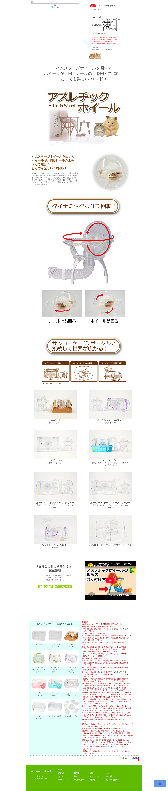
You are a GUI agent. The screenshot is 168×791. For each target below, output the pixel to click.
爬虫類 (92, 780)
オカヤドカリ (95, 776)
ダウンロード (63, 780)
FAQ (107, 773)
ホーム (60, 769)
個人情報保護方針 (112, 780)
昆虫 (91, 773)
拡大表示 (57, 7)
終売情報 (61, 776)
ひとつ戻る (122, 758)
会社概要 (61, 773)
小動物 (76, 773)
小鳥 (75, 776)
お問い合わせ (111, 776)
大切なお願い (79, 780)
